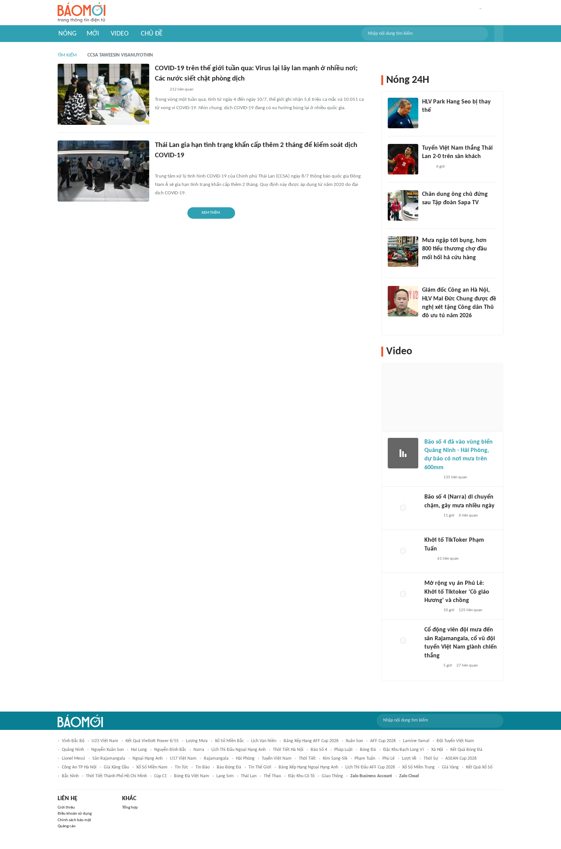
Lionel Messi (73, 758)
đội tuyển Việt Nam (455, 741)
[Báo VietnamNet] (428, 267)
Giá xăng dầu (116, 767)
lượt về (409, 758)
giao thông (332, 776)
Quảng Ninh (73, 749)
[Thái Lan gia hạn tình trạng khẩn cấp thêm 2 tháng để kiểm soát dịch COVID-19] (103, 171)
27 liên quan (467, 665)
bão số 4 (319, 749)
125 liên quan (470, 610)
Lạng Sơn (225, 776)
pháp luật (343, 749)
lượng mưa (197, 741)
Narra (198, 749)
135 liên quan (455, 477)
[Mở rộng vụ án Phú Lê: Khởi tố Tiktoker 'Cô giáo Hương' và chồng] (403, 594)
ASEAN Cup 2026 (461, 758)
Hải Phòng (245, 758)
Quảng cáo (67, 826)
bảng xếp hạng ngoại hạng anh (308, 767)
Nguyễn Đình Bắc (170, 749)
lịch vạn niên (263, 741)
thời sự (431, 758)
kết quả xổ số (479, 767)
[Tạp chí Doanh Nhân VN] (428, 213)
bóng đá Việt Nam (191, 776)
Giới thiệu (66, 807)
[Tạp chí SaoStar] (430, 120)
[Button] (498, 33)
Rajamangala (216, 758)
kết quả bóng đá (466, 749)
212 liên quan (181, 89)
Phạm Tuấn (365, 758)
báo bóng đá (229, 767)
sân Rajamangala (108, 758)
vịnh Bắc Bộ (73, 741)
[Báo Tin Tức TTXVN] (160, 89)
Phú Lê (388, 758)
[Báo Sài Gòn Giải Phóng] (431, 477)
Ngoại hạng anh (147, 758)
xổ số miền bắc (229, 741)
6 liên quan (468, 515)
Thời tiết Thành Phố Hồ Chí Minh (116, 776)
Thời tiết (307, 758)
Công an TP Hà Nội (79, 767)
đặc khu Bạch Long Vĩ (403, 749)
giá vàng (450, 767)
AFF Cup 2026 (383, 741)
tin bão (202, 767)
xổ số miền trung (418, 767)
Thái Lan (248, 776)
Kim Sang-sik (335, 758)
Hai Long (139, 749)
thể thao (272, 776)
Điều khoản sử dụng (75, 814)
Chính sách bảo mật (74, 820)
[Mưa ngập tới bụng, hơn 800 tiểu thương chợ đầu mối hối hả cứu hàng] (403, 251)
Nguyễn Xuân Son (107, 749)
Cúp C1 (160, 776)
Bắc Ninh (70, 776)
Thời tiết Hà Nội (288, 749)
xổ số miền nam (152, 767)
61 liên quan (448, 559)
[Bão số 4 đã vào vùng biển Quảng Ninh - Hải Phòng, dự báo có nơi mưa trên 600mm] (403, 453)
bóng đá (368, 749)
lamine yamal (416, 741)
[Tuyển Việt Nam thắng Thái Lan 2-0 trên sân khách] (403, 159)
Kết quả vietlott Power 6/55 (152, 741)
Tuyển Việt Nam (277, 758)
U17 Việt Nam (183, 758)
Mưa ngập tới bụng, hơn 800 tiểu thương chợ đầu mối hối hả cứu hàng (454, 249)
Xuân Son (354, 741)
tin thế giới (259, 767)
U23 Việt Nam (105, 741)
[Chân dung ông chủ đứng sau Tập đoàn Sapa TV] (403, 205)
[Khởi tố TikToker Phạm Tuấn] (403, 551)
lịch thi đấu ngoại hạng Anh (238, 749)
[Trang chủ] (81, 12)
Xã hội (437, 749)
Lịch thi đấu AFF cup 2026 (370, 767)
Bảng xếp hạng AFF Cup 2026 (311, 741)
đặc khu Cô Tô (301, 776)
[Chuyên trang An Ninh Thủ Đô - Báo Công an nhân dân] (428, 559)
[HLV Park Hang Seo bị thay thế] (403, 113)
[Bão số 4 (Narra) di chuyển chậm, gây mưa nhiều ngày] (403, 508)
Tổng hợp (130, 807)
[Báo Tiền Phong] (429, 326)
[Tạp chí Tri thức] (427, 167)
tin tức (181, 767)
